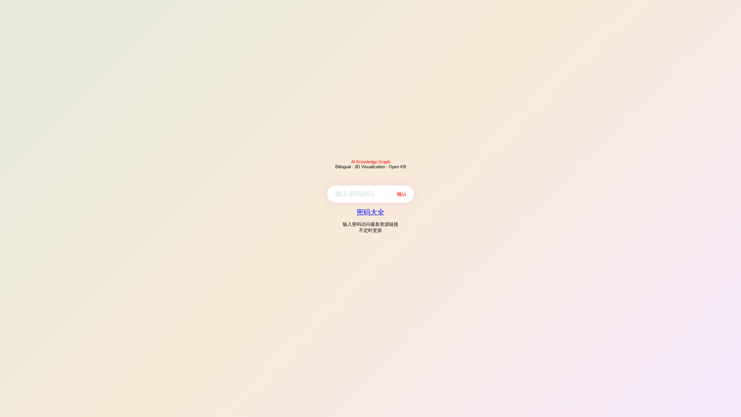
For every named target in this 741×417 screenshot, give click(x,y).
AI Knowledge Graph (370, 161)
